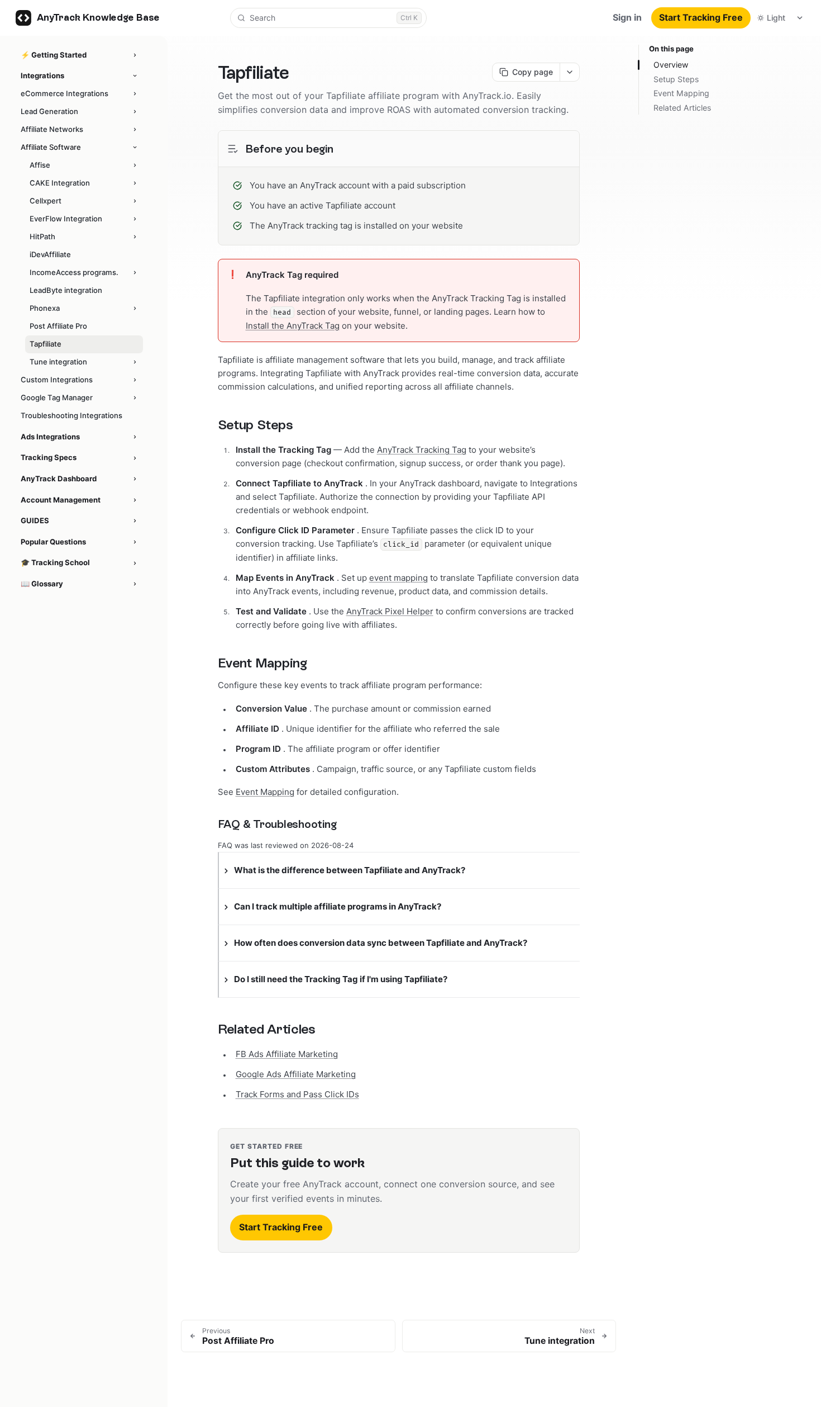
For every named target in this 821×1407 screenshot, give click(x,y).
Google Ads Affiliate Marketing (296, 1074)
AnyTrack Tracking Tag (421, 449)
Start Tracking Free (701, 17)
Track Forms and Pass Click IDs (297, 1094)
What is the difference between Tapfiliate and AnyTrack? (349, 870)
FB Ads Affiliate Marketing (287, 1054)
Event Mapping (265, 792)
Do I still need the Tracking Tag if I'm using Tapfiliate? (340, 979)
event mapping (398, 577)
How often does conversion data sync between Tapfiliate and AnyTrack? (380, 942)
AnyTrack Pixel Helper (389, 611)
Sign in (627, 17)
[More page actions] (569, 72)
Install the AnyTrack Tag (293, 325)
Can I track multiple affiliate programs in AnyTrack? (337, 906)
